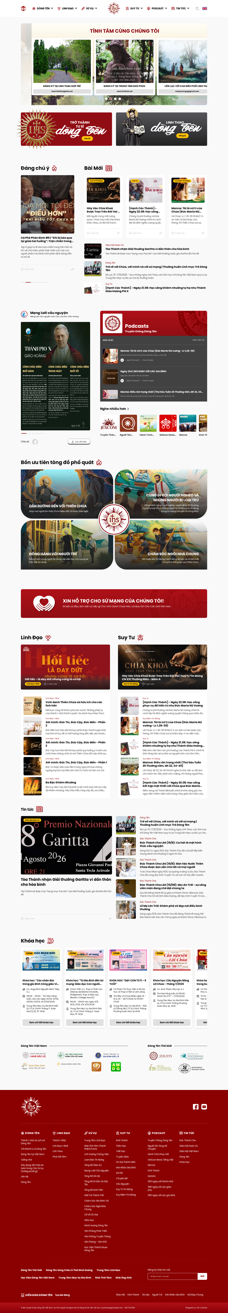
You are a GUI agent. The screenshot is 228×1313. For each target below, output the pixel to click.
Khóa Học (184, 1162)
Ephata (152, 1176)
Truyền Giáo (122, 1156)
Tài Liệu (146, 1294)
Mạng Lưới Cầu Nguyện (96, 1170)
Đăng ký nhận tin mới (159, 1269)
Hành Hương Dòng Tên (96, 1225)
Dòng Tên (26, 1182)
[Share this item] (72, 269)
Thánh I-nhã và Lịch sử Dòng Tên (33, 1142)
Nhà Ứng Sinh (124, 1277)
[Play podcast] (122, 360)
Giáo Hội (120, 1294)
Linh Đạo (32, 637)
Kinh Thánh (122, 1140)
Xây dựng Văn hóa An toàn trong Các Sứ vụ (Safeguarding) (32, 1168)
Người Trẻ (157, 1294)
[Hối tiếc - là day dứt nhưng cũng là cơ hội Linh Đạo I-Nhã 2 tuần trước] (65, 666)
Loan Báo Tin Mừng (94, 1159)
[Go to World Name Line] (161, 1055)
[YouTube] (204, 1107)
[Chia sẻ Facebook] (35, 442)
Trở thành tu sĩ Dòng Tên (33, 1148)
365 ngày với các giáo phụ (159, 1188)
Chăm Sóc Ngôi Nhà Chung (95, 1208)
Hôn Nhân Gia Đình (126, 1167)
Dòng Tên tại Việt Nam (32, 1154)
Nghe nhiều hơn (113, 409)
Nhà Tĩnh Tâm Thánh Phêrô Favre (95, 1147)
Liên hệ (87, 138)
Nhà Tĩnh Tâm (103, 1277)
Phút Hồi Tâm (59, 1156)
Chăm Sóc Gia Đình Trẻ (96, 1200)
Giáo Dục (89, 1220)
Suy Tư (126, 637)
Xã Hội (119, 1172)
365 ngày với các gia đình (161, 1195)
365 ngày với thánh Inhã (160, 1181)
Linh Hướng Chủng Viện (96, 1154)
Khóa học (33, 940)
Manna (151, 1165)
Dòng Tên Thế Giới (31, 1270)
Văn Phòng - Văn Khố (95, 1241)
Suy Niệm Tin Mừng (126, 1194)
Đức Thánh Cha (187, 1140)
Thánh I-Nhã (59, 1140)
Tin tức (27, 809)
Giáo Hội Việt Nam (189, 1151)
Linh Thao (58, 1151)
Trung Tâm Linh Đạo (94, 1140)
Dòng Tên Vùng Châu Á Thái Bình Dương (69, 1270)
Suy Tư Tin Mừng (124, 1189)
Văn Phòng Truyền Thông (97, 1236)
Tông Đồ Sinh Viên (93, 1189)
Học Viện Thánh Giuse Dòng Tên (95, 1249)
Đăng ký (182, 136)
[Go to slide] (106, 99)
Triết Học (120, 1151)
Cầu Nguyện (122, 1183)
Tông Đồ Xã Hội (92, 1176)
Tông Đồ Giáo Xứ (92, 1165)
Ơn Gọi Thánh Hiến (125, 1162)
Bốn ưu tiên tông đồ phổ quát (57, 462)
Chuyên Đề (122, 1178)
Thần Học (121, 1145)
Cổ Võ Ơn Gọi (91, 1214)
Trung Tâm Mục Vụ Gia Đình (75, 1277)
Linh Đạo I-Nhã (60, 1145)
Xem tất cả (198, 339)
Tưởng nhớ (26, 1159)
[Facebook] (196, 1107)
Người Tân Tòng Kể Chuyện (157, 1147)
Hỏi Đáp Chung (195, 1294)
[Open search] (196, 8)
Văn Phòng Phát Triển (95, 1230)
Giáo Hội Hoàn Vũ (188, 1145)
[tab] (23, 282)
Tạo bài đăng (62, 1295)
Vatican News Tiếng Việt (160, 1159)
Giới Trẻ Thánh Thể (94, 1195)
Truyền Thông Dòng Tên (160, 1140)
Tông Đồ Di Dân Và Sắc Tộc (96, 1183)
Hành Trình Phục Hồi (158, 1154)
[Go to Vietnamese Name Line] (34, 1055)
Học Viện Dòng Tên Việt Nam (38, 1277)
